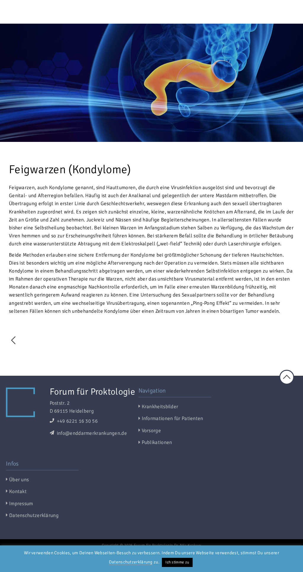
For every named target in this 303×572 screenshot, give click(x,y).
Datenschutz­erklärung (34, 515)
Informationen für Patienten (172, 418)
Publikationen (157, 442)
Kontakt (18, 491)
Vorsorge (151, 430)
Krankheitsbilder (160, 407)
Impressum (21, 503)
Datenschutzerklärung (131, 562)
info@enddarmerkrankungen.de (91, 433)
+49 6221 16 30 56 (77, 421)
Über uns (19, 480)
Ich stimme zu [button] (177, 562)
